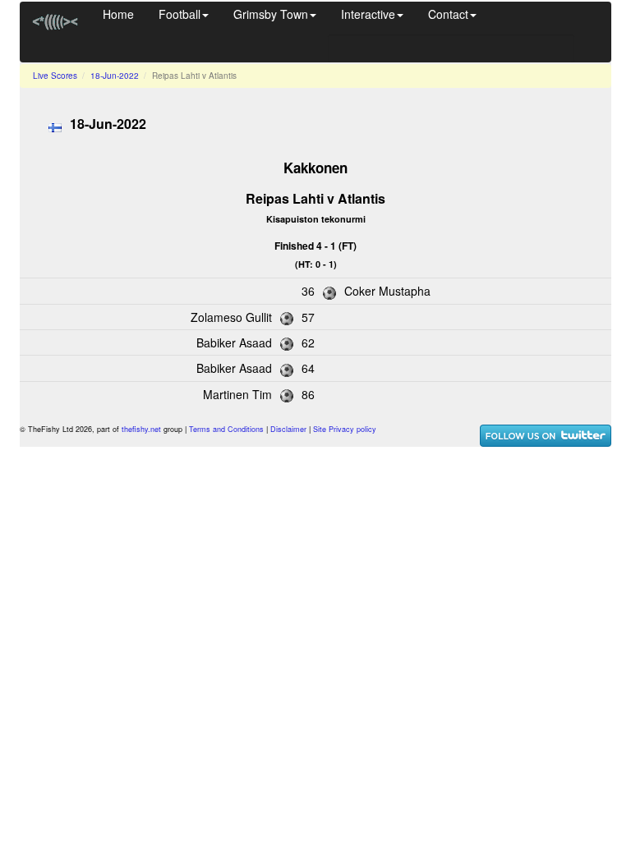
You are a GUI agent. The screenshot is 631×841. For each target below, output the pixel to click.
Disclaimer (288, 429)
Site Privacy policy (344, 429)
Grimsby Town (270, 14)
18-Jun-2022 (114, 75)
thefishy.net (141, 429)
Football (179, 14)
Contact (448, 14)
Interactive (368, 14)
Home (118, 14)
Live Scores (55, 75)
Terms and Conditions (226, 429)
